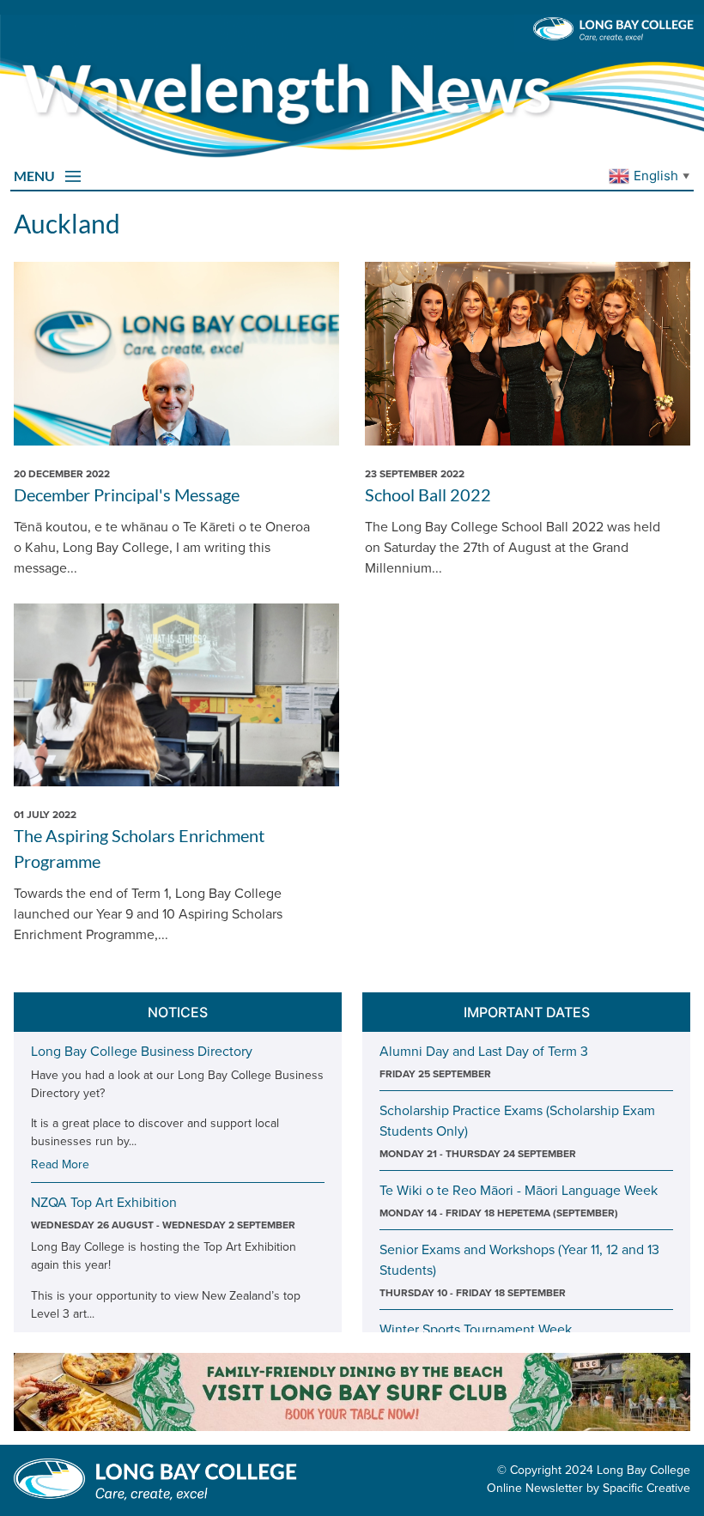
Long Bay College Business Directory (141, 1050)
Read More (60, 1164)
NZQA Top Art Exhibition (104, 1201)
